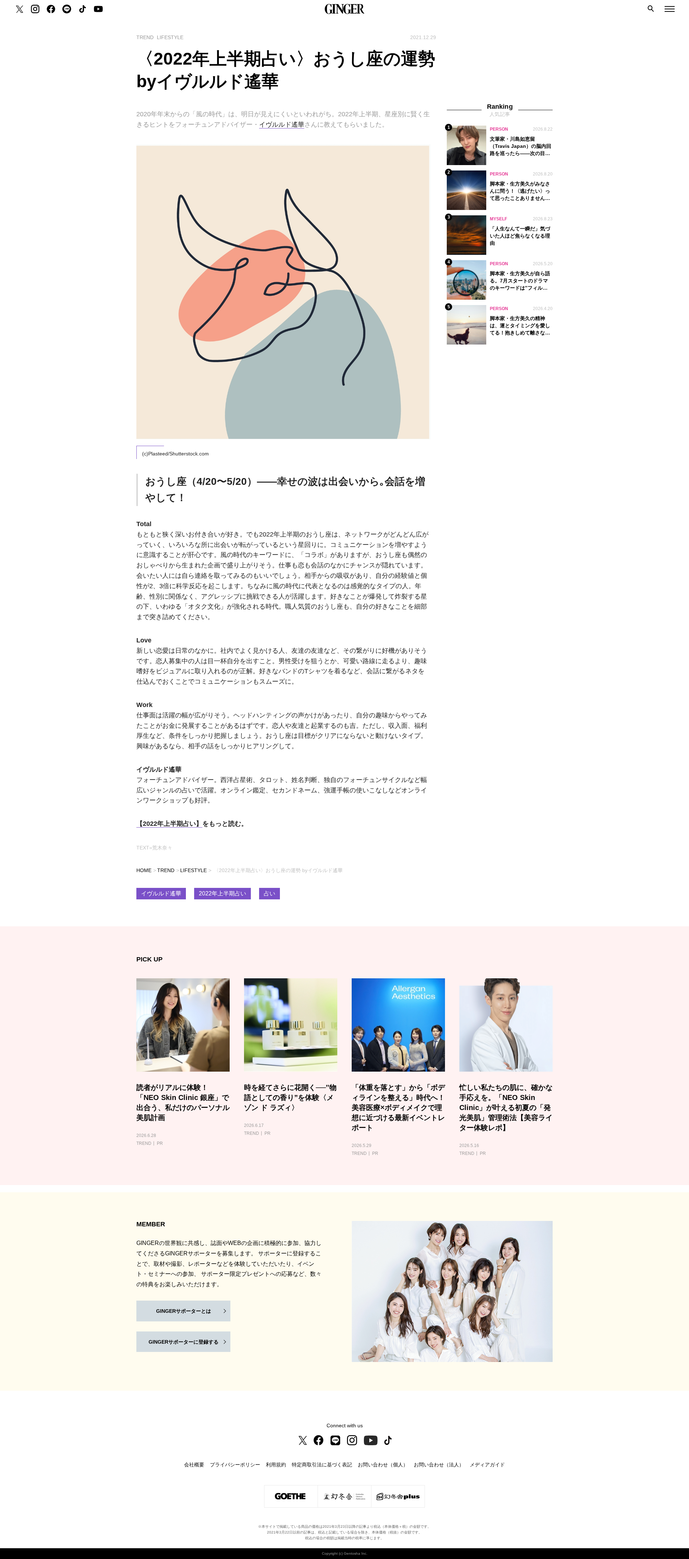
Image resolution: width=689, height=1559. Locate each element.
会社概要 (194, 1464)
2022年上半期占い (222, 893)
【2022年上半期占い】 (169, 823)
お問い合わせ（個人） (383, 1464)
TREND (165, 870)
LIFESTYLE (193, 870)
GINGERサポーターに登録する (184, 1342)
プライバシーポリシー (235, 1464)
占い (269, 893)
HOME (143, 870)
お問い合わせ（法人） (439, 1464)
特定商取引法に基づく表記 (322, 1464)
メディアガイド (487, 1464)
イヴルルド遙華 (281, 124)
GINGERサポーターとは (183, 1311)
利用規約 (276, 1464)
